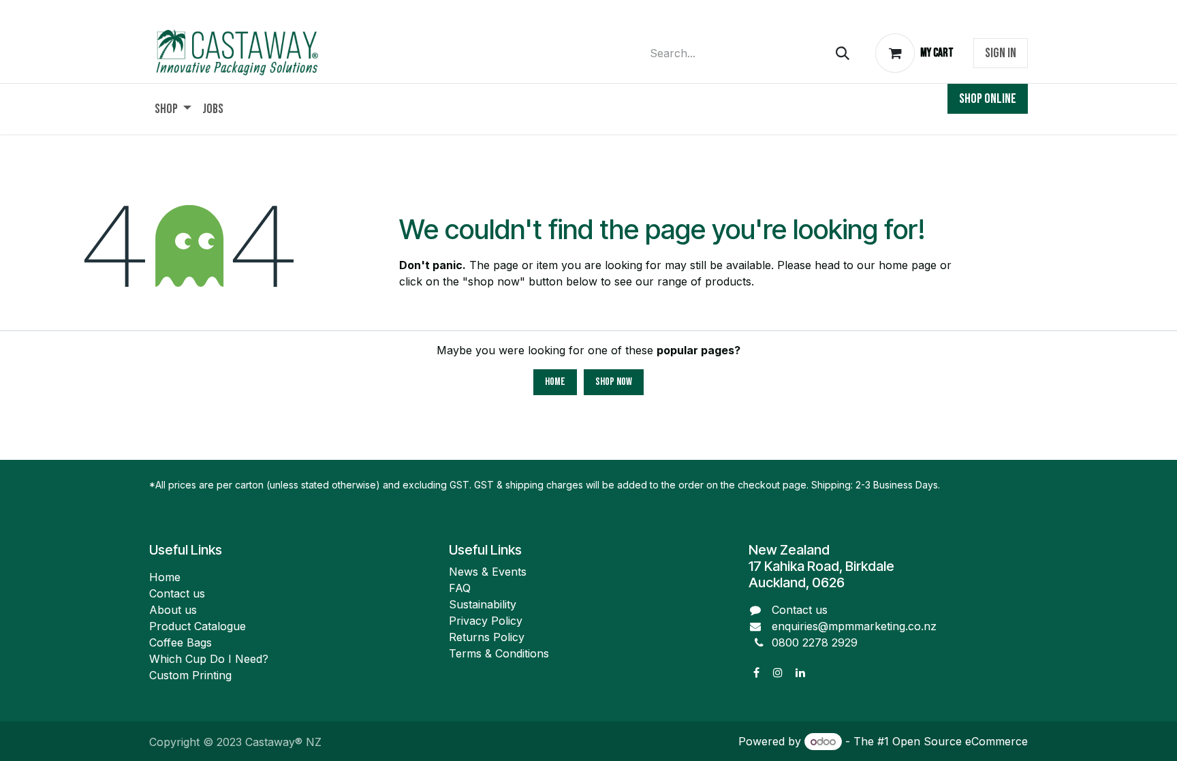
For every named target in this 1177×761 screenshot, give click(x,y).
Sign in (1000, 53)
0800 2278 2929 (815, 642)
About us (173, 610)
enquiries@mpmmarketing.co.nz (854, 626)
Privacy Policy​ (485, 620)
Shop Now (613, 381)
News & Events (488, 571)
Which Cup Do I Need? (210, 659)
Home (555, 381)
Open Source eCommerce (960, 741)
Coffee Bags (180, 642)
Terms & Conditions (499, 653)
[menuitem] (173, 109)
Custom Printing (190, 675)
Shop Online (987, 99)
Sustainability (482, 604)
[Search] (842, 53)
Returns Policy (486, 637)
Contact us (177, 593)
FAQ (460, 588)
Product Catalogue (197, 626)
